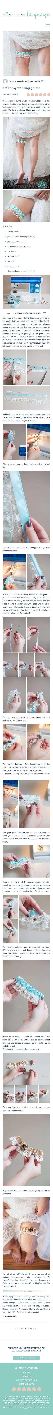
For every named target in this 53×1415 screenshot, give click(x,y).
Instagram (44, 94)
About (26, 1372)
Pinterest (36, 94)
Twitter (32, 94)
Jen (47, 1296)
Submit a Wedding (26, 1368)
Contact (26, 1376)
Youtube (48, 94)
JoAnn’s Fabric (35, 1303)
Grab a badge (26, 1384)
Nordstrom (13, 1309)
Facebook (28, 94)
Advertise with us (26, 1380)
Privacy (27, 1408)
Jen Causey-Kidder (18, 81)
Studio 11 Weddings (22, 1296)
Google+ (40, 94)
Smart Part (25, 1306)
